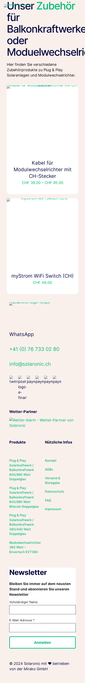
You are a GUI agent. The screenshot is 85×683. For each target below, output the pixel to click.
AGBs (49, 469)
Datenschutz (54, 491)
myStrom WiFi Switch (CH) (42, 276)
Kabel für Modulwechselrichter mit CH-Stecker (43, 169)
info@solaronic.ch (30, 364)
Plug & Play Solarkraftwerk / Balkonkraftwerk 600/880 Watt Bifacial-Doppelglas (24, 497)
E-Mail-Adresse (22, 620)
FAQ (48, 500)
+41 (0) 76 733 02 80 (34, 349)
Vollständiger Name (23, 602)
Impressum (53, 509)
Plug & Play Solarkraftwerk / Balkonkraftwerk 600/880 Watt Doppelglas (21, 470)
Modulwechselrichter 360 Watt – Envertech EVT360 (24, 547)
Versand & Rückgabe (52, 480)
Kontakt (51, 460)
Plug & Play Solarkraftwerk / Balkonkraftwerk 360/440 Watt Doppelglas (21, 524)
